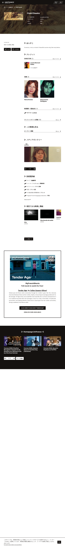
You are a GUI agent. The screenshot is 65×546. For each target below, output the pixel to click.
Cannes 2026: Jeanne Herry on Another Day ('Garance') (31, 349)
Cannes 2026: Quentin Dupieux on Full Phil (51, 349)
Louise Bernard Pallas (44, 17)
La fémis (42, 19)
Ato (25, 222)
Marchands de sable (46, 220)
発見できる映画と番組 (9, 44)
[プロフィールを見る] (60, 2)
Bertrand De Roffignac (44, 100)
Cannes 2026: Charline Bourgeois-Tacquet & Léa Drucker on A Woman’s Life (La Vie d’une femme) (12, 350)
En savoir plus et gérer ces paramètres (13, 544)
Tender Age (22, 290)
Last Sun (59, 217)
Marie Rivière (28, 99)
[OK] (59, 542)
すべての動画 (20, 358)
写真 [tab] (26, 144)
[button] (58, 150)
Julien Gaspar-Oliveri (38, 290)
